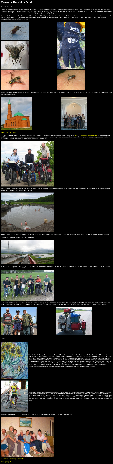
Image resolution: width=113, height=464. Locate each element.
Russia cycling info (6, 461)
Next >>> (22, 458)
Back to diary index (14, 458)
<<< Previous (4, 458)
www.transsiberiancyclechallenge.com (86, 135)
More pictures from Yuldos (8, 132)
